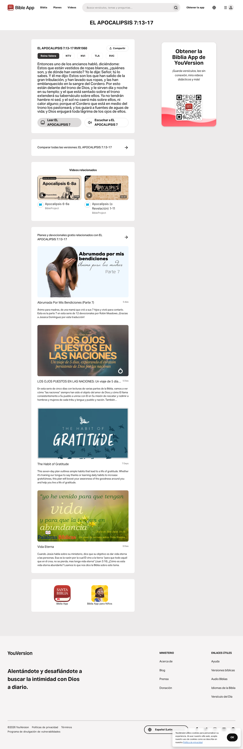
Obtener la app (195, 7)
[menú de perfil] (228, 7)
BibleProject (52, 208)
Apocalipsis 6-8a (61, 204)
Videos (72, 7)
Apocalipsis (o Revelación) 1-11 (108, 206)
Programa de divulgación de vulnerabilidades (34, 731)
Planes (57, 7)
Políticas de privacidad (45, 727)
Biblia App (62, 603)
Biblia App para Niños (99, 603)
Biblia (43, 7)
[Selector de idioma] (214, 7)
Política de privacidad (193, 742)
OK (232, 737)
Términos (66, 727)
